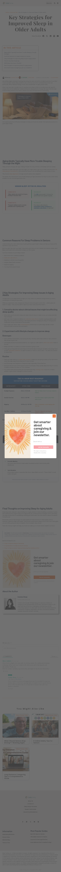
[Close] (54, 416)
